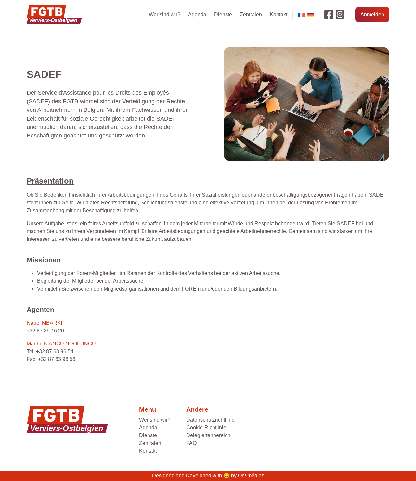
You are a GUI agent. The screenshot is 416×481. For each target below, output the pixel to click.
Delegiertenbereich (208, 435)
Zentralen (251, 14)
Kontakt (278, 14)
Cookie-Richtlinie (206, 427)
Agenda (197, 14)
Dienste (223, 14)
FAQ (191, 443)
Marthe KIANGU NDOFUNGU (61, 343)
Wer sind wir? (164, 14)
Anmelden (372, 14)
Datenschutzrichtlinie (210, 419)
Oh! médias (251, 475)
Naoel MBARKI (44, 323)
